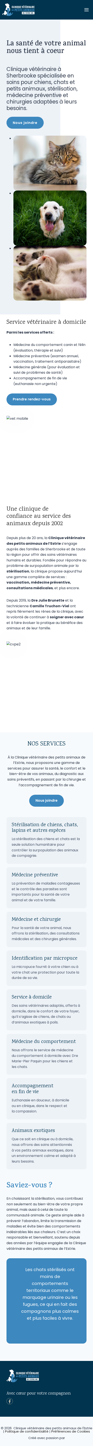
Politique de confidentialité (26, 1431)
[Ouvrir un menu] (86, 9)
